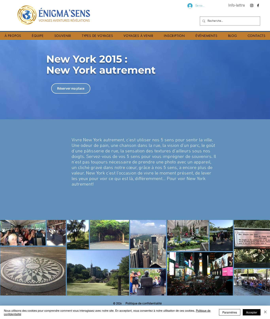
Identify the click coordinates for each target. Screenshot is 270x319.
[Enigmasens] (252, 5)
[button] (13, 36)
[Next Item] (263, 257)
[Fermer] (265, 312)
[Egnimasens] (258, 5)
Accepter (251, 312)
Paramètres (229, 312)
